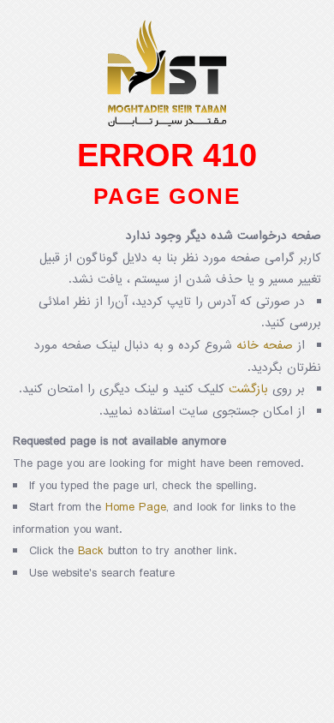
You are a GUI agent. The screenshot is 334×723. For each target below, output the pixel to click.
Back (91, 551)
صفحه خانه (264, 346)
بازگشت (248, 389)
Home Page (135, 508)
